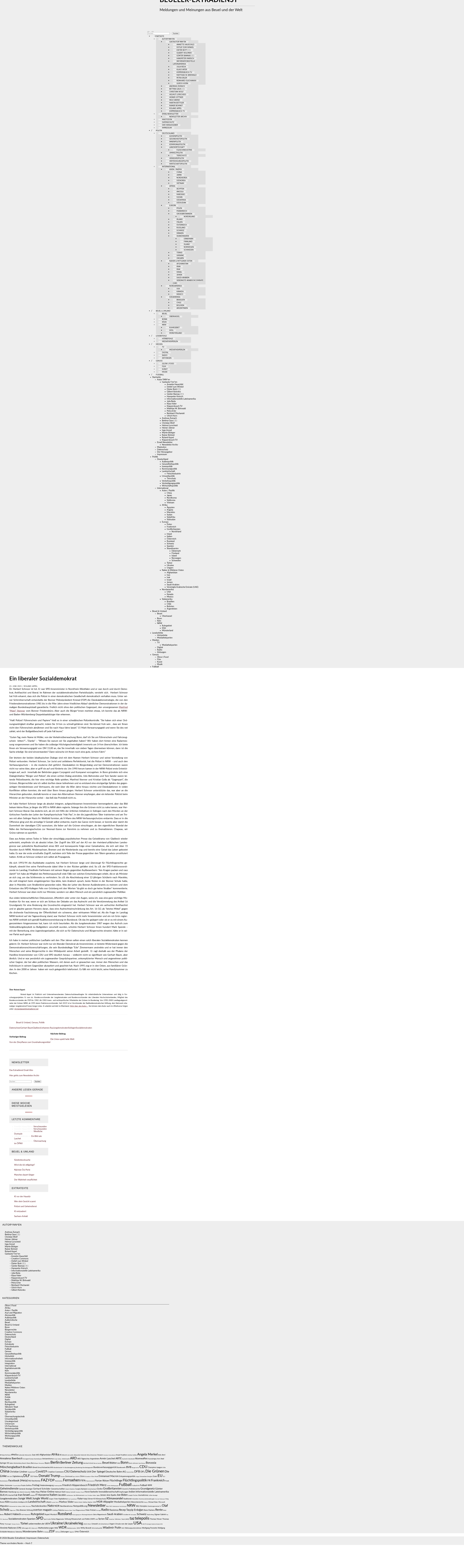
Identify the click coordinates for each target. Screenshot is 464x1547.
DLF (26, 1476)
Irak (178, 269)
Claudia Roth (31, 1472)
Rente (159, 1509)
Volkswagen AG (26, 1528)
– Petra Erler (15, 1283)
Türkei (179, 253)
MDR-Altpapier (105, 1502)
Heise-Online (47, 1492)
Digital (165, 352)
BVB (128, 1467)
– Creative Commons (19, 1259)
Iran (179, 266)
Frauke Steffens (26, 1485)
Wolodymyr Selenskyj (14, 1532)
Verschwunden (40, 1127)
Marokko (181, 194)
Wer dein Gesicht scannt (25, 1201)
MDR (94, 1502)
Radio (164, 355)
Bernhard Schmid (88, 1463)
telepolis (142, 1518)
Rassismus (114, 1510)
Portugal (98, 1510)
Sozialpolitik (10, 1409)
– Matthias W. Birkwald (20, 1280)
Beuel (164, 314)
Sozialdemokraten (84, 1028)
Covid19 (41, 1471)
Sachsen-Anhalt (21, 1216)
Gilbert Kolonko (184, 53)
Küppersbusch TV (184, 72)
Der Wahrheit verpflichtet (25, 1180)
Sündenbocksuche (22, 1160)
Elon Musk (94, 1476)
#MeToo (15, 1455)
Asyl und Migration (13, 1313)
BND (118, 1463)
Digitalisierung (17, 1476)
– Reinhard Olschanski (19, 1285)
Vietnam (180, 183)
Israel (179, 272)
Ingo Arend (174, 100)
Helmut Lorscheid (177, 94)
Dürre (82, 1476)
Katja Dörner (88, 1499)
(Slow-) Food (168, 364)
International (168, 167)
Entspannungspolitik (127, 1476)
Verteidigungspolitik (179, 161)
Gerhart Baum (26, 1028)
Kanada (180, 291)
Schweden (189, 250)
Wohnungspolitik (12, 1436)
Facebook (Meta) (18, 1480)
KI (94, 1499)
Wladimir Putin (112, 1527)
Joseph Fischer (133, 1495)
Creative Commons (13, 1332)
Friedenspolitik (58, 1485)
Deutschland (168, 133)
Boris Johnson (133, 1463)
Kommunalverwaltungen (147, 1499)
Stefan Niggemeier (57, 1519)
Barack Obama (26, 1463)
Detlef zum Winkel (185, 47)
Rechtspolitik (10, 1402)
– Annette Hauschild (19, 1256)
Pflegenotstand (80, 1510)
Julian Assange (153, 1495)
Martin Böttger (176, 103)
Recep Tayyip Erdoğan (131, 1510)
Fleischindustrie (184, 150)
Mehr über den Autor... (79, 1006)
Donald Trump (49, 1476)
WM (123, 1528)
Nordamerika (175, 286)
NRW (164, 325)
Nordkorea (182, 178)
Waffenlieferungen (46, 1528)
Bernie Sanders (98, 1463)
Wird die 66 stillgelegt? (24, 1165)
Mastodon (167, 119)
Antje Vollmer (58, 1459)
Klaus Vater (182, 69)
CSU (67, 1471)
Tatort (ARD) (125, 1519)
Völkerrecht (34, 1528)
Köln (164, 322)
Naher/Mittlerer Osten (15, 1388)
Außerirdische (11, 1320)
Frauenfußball (17, 1485)
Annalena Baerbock (11, 1458)
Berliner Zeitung (71, 1462)
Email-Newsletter (170, 114)
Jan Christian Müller (90, 1495)
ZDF (52, 1531)
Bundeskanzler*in (59, 1467)
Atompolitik (10, 1315)
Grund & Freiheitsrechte (131, 1489)
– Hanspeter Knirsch (19, 1268)
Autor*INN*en (168, 39)
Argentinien (182, 308)
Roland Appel (175, 108)
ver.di (144, 1524)
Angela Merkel (147, 1454)
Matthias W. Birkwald (187, 75)
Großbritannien (184, 214)
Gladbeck (37, 1028)
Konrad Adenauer (160, 1499)
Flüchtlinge (116, 1480)
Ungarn (180, 258)
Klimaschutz (101, 1499)
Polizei (93, 1510)
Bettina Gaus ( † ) (177, 89)
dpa (74, 1476)
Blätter (113, 1463)
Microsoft (161, 1502)
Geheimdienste (9, 1488)
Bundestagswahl (88, 1467)
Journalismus (143, 1495)
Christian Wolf (176, 92)
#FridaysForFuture (5, 1455)
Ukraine (180, 255)
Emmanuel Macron (109, 1476)
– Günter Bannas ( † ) (19, 1266)
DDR (89, 1472)
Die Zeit (9, 1476)
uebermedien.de (36, 1524)
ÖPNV (77, 1532)
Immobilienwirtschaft (109, 1492)
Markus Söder (66, 1502)
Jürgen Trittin (53, 1499)
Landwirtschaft (177, 147)
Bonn (164, 319)
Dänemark (188, 239)
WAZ (56, 1528)
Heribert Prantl (80, 1492)
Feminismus (58, 1481)
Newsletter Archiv (178, 117)
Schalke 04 (126, 1514)
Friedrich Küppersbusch (74, 1485)
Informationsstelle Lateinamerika (181, 399)
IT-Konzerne (42, 1495)
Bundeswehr (121, 1467)
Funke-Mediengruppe (113, 1485)
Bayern (47, 1463)
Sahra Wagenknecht (100, 1514)
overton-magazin (42, 1510)
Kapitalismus (63, 1499)
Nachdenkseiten (39, 1506)
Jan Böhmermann (79, 1495)
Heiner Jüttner (176, 97)
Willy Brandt (86, 1528)
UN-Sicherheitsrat (103, 1524)
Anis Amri (161, 1455)
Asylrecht (125, 1459)
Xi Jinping (45, 1532)
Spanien (180, 233)
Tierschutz (182, 155)
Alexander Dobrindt (80, 1455)
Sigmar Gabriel (160, 1514)
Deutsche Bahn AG (116, 1472)
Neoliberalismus (66, 1506)
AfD (37, 1455)
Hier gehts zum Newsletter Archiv (24, 1075)
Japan (179, 175)
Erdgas (137, 1476)
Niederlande (115, 1506)
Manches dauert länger (24, 1175)
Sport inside (47, 1519)
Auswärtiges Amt (154, 1459)
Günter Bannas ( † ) (185, 56)
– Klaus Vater (15, 1275)
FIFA (83, 1480)
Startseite (159, 36)
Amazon (100, 1455)
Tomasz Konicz (16, 1524)
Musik (164, 372)
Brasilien (181, 300)
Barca (33, 1463)
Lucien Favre (55, 1502)
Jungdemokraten (60, 1028)
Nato (50, 1505)
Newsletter (10, 1390)
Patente (67, 1510)
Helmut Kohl (60, 1492)
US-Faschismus (11, 1426)
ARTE (119, 1458)
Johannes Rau (47, 1028)
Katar (80, 1499)
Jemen (179, 275)
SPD (39, 1518)
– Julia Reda (15, 1273)
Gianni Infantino (70, 1489)
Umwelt (94, 1524)
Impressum (167, 128)
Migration (4, 1506)
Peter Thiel (72, 1510)
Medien (159, 344)
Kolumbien (135, 1499)
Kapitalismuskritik (13, 1368)
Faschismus (36, 1481)
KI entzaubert (20, 1211)
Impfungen (123, 1492)
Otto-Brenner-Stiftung (24, 1510)
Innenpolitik (175, 142)
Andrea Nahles (132, 1455)
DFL (143, 1472)
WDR (63, 1527)
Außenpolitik (175, 136)
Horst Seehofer (91, 1492)
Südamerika (174, 297)
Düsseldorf (88, 1476)
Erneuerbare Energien (146, 1476)
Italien (180, 222)
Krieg (167, 1499)
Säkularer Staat (11, 1407)
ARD (73, 1458)
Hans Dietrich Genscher (23, 1492)
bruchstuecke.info (45, 1467)
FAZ (44, 1480)
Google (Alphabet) (81, 1489)
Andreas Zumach (177, 86)
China (179, 172)
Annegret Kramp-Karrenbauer (32, 1459)
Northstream (122, 1506)
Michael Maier (153, 1502)
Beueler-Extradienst (16, 1538)
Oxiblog (55, 1510)
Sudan (179, 197)
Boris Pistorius (142, 1463)
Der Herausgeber (170, 125)
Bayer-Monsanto (39, 1463)
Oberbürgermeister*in (154, 1506)
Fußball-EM (136, 1485)
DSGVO (77, 1476)
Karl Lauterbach (72, 1499)
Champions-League (155, 1467)
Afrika (172, 186)
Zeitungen (166, 358)
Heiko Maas (35, 1492)
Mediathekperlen (170, 341)
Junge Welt (25, 1498)
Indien (132, 1492)
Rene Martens (149, 1510)
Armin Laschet (107, 1458)
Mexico (180, 294)
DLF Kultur (34, 1476)
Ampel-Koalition (121, 1455)
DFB (137, 1471)
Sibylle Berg (150, 1514)
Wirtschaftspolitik (178, 164)
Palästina (61, 1510)
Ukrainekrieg (73, 1523)
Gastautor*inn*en (177, 42)
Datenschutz (168, 122)
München (28, 1506)
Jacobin (62, 1495)
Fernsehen (71, 1480)
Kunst (165, 369)
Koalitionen (127, 1499)
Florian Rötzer (102, 1481)
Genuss (159, 361)
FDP (51, 1480)
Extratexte (9, 1344)
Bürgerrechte (11, 1330)
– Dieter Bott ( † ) (17, 1263)
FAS (29, 1481)
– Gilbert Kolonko (17, 1290)
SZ (107, 1518)
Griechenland (92, 1489)
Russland (181, 228)
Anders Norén (16, 1543)
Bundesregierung (70, 1467)
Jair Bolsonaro (69, 1495)
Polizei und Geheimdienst (25, 1206)
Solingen (72, 1028)
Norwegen (189, 247)
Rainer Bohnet (176, 106)
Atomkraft (131, 1459)
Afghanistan (182, 264)
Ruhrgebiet (174, 327)
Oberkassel (174, 316)
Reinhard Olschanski (186, 81)
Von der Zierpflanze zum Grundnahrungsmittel (29, 1039)
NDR (56, 1506)
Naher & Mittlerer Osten (180, 261)
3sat (34, 1455)
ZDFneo (57, 1532)
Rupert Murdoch (51, 1514)
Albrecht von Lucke (67, 1455)
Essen (155, 1476)
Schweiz (180, 230)
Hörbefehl (9, 1356)
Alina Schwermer (92, 1455)
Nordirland (189, 217)
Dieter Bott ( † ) (184, 50)
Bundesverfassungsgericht (105, 1467)
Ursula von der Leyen (124, 1524)
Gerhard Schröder (42, 1489)
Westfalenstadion (71, 1528)
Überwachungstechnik (15, 1417)
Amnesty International (109, 1455)
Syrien (101, 1519)
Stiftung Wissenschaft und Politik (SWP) (80, 1519)
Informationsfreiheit (14, 1359)
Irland (180, 219)
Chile (179, 303)
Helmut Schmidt (70, 1492)
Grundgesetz (147, 1488)
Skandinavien (183, 236)
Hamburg (12, 1492)
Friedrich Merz (97, 1485)
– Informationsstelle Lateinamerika (25, 1271)
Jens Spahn (111, 1495)
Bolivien (180, 305)
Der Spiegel (98, 1471)
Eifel (171, 330)
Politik (159, 130)
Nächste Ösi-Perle (22, 1170)
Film (164, 366)
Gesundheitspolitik (178, 139)
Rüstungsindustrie (87, 1514)
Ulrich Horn (182, 83)
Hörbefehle (167, 339)
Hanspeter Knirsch (185, 58)
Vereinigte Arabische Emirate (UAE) (182, 587)
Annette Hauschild (185, 44)
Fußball (160, 375)
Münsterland (175, 333)
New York (109, 1506)
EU (160, 1476)
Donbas (63, 1476)
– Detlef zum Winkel (19, 1261)
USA (178, 289)
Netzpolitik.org (80, 1506)
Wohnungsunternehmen (133, 1528)
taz (132, 1518)
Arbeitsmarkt (66, 1459)
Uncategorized (11, 1421)
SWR (96, 1519)
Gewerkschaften (58, 1489)
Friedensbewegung (47, 1485)
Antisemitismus (48, 1459)
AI (61, 1455)
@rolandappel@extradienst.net (26, 1009)
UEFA (47, 1524)
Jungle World (40, 1498)
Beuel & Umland (163, 311)
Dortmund (68, 1476)
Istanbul (32, 1495)
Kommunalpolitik (177, 144)
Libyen (48, 1502)
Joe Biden (122, 1495)
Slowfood (5, 1519)
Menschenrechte (137, 1502)
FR (149, 1480)
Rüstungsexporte (76, 1514)
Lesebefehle (161, 336)
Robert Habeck (12, 1514)
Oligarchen (12, 1510)
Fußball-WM (146, 1485)
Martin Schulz (78, 1502)
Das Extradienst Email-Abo (21, 1070)
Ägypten (180, 189)
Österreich (182, 225)
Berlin (55, 1462)
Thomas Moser (156, 1519)
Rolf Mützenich (25, 1514)
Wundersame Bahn (33, 1531)
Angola (180, 192)
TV (163, 347)
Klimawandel (115, 1498)
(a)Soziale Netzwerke (25, 1455)
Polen (179, 208)
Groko (100, 1489)
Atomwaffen (141, 1458)
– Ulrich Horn (16, 1288)
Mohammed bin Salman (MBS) (17, 1506)
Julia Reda (181, 67)
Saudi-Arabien (183, 278)
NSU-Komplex (141, 1506)
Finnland (188, 241)
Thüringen (8, 1524)
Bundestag (79, 1467)
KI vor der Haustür (22, 1196)
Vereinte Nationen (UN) (10, 1528)
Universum (9, 1424)
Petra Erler (182, 78)
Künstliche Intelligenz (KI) (19, 1502)
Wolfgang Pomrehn (149, 1528)
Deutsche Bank (130, 1472)
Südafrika (181, 200)
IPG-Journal (9, 1495)
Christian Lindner (18, 1472)
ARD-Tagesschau (83, 1459)
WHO (78, 1528)
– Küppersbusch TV (18, 1278)
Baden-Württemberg (16, 1463)
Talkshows (118, 1519)
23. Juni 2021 (15, 686)
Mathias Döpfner (87, 1502)
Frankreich (182, 211)
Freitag (35, 1485)
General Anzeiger (26, 1489)
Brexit (35, 1467)
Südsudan (181, 203)
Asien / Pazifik (175, 169)
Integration (10, 1363)
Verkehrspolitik (176, 158)
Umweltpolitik (176, 153)
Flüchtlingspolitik (135, 1480)
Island (187, 244)
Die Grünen (154, 1471)
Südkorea (181, 180)
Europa (172, 205)
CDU (143, 1467)
